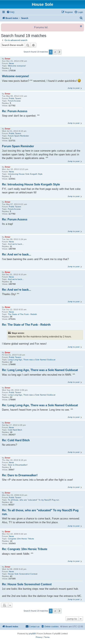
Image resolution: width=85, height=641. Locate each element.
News (11, 63)
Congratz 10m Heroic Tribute (21, 539)
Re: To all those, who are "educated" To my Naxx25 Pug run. (40, 512)
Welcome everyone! (17, 66)
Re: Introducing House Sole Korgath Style (31, 184)
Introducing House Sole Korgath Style (25, 174)
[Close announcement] (80, 26)
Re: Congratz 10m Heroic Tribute (24, 549)
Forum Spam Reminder (18, 136)
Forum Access (14, 101)
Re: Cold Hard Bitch (16, 440)
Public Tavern (15, 98)
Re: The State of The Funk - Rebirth (26, 324)
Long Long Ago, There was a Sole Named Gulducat (31, 359)
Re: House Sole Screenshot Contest (27, 584)
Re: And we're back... (16, 254)
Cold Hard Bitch (15, 430)
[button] (59, 52)
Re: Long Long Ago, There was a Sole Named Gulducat (40, 370)
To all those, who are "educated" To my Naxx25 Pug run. (34, 500)
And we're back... (16, 244)
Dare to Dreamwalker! (17, 465)
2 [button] (55, 52)
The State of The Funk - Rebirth (22, 314)
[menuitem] (10, 12)
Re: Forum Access (14, 111)
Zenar (7, 58)
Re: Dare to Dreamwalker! (20, 475)
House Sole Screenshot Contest (22, 574)
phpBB (32, 633)
